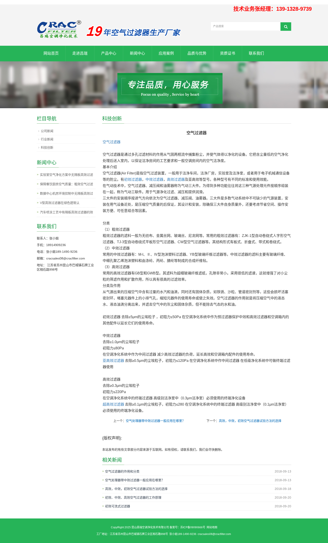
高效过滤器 (176, 179)
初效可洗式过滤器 (117, 506)
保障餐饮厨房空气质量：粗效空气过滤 (66, 184)
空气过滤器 (111, 142)
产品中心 (108, 53)
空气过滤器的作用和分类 (122, 471)
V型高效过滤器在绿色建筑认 (59, 203)
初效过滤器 (133, 179)
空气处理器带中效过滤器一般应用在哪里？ (155, 421)
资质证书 (227, 53)
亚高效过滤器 (113, 361)
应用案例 (166, 53)
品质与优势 (196, 53)
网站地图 (212, 527)
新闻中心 (137, 53)
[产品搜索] (285, 26)
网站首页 (51, 53)
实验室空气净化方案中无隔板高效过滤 (66, 174)
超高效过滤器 (113, 404)
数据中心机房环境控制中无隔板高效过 (66, 193)
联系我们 (256, 53)
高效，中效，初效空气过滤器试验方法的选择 (250, 421)
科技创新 (47, 147)
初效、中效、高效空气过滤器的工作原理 (133, 497)
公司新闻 (47, 131)
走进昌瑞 (79, 53)
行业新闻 (47, 139)
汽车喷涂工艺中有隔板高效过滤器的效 (66, 212)
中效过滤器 (154, 179)
